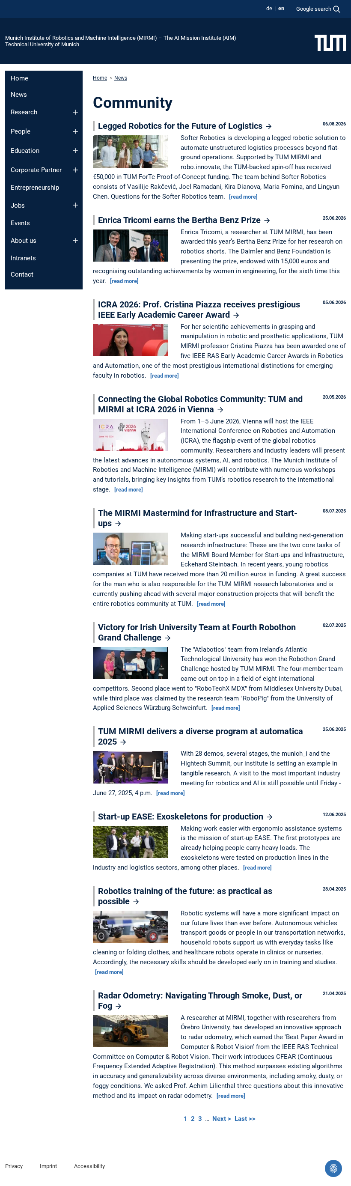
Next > (222, 1119)
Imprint (48, 1166)
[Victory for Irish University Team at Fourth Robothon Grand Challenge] (132, 663)
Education (25, 151)
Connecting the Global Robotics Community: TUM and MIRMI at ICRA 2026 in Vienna (200, 404)
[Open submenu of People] (75, 131)
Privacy (14, 1166)
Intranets (23, 258)
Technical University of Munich (42, 44)
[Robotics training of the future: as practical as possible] (132, 927)
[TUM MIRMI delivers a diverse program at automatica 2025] (132, 768)
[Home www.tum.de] (330, 42)
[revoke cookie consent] (333, 1168)
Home (19, 78)
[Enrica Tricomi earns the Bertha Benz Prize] (132, 246)
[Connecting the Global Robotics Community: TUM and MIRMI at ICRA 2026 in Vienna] (132, 435)
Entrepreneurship (35, 187)
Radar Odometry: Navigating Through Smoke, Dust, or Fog (200, 1000)
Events (20, 223)
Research (24, 112)
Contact (22, 274)
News (19, 94)
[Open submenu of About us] (75, 240)
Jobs (18, 205)
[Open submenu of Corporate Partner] (75, 170)
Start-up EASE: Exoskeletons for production (181, 816)
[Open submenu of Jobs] (75, 205)
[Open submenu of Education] (75, 151)
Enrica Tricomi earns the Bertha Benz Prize (180, 220)
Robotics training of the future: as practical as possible (185, 896)
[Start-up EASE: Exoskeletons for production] (132, 842)
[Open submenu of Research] (75, 112)
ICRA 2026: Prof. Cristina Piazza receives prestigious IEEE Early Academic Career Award (199, 309)
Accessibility (89, 1166)
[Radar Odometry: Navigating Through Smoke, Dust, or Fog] (132, 1032)
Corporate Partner (36, 170)
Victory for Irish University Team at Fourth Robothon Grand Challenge (197, 632)
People (20, 131)
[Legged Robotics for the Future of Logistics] (132, 152)
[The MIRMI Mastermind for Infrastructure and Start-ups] (132, 550)
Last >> (245, 1119)
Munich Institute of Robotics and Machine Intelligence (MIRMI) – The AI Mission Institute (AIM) (120, 38)
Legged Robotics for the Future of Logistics (181, 126)
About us (23, 240)
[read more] (243, 197)
